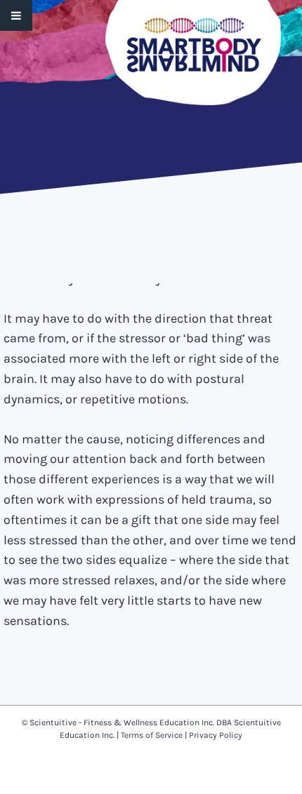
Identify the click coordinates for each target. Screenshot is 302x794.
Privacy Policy (215, 735)
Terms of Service (152, 735)
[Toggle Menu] (16, 15)
